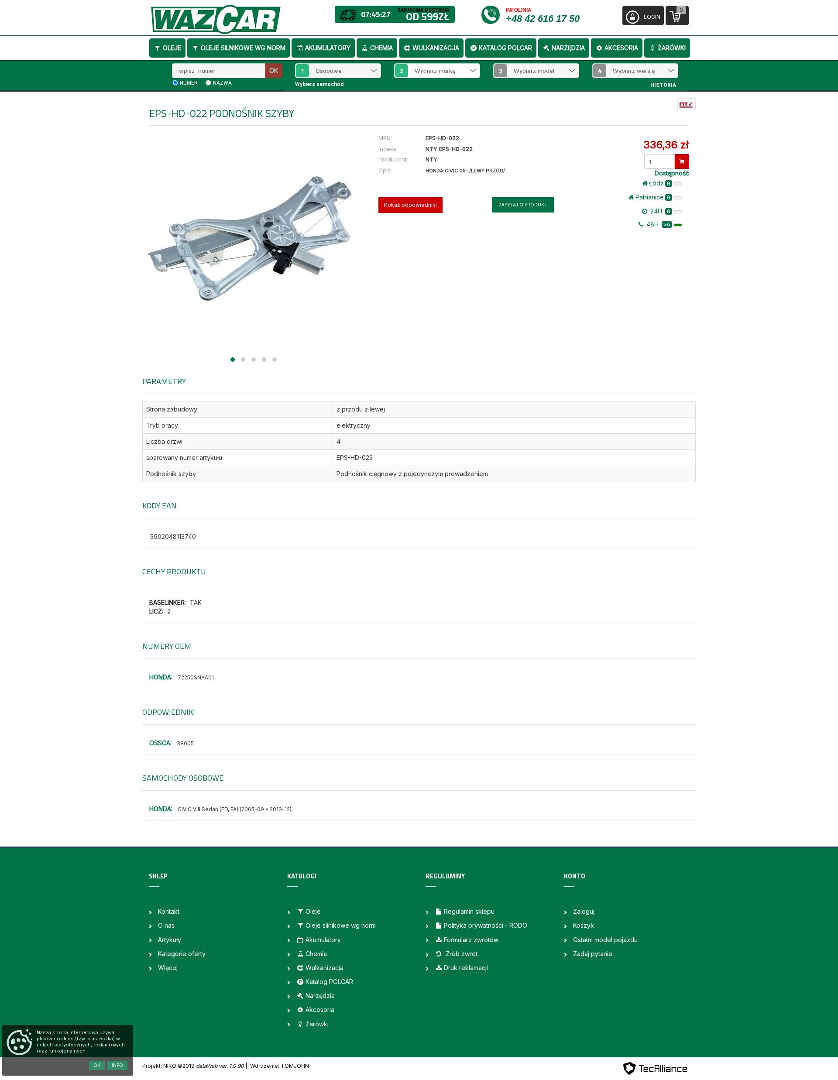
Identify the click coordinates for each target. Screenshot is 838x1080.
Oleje (172, 47)
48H (657, 224)
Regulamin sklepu (469, 911)
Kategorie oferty (182, 953)
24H (659, 211)
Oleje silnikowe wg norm (243, 47)
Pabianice (652, 197)
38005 (185, 743)
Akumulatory (327, 47)
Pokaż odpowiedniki (410, 205)
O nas (166, 925)
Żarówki (672, 47)
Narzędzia (568, 47)
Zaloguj (583, 911)
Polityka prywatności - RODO (485, 925)
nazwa (222, 83)
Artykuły (169, 939)
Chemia (381, 47)
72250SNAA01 (196, 677)
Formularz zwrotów (471, 939)
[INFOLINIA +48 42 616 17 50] (493, 14)
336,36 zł (666, 144)
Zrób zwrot (460, 953)
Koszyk (583, 925)
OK (273, 70)
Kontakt (168, 911)
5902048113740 (173, 536)
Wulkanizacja (435, 47)
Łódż (659, 183)
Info (117, 1065)
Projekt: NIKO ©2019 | (194, 1066)
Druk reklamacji (466, 967)
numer (189, 83)
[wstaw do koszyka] (682, 161)
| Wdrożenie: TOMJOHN (278, 1066)
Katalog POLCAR (505, 47)
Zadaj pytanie (592, 953)
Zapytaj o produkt (522, 204)
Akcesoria (621, 47)
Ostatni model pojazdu (605, 939)
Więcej (168, 967)
